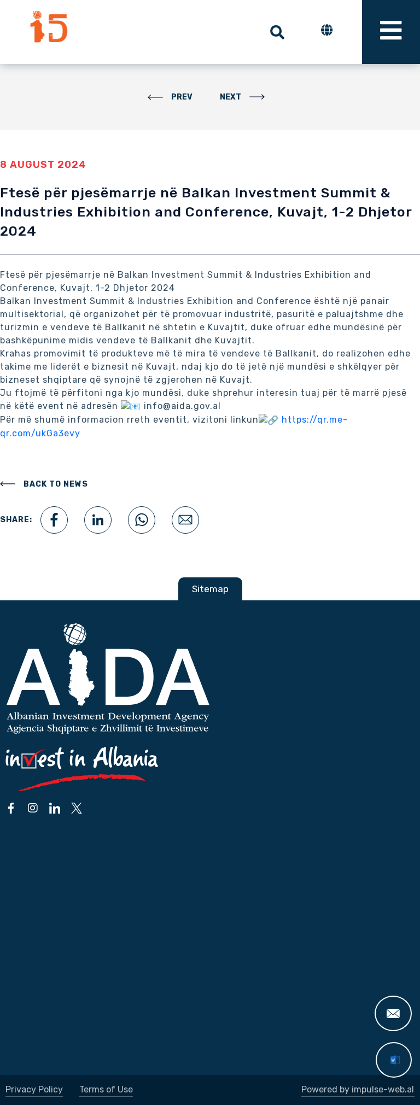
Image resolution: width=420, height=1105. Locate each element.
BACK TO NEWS (56, 484)
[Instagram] (32, 808)
